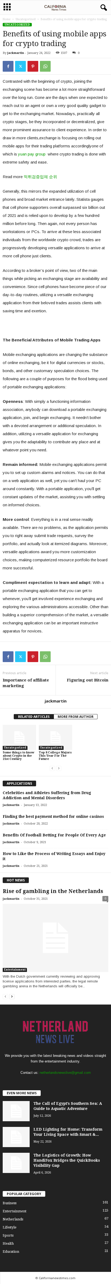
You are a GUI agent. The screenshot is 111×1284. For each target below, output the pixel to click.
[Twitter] (20, 66)
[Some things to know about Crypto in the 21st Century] (19, 737)
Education (11, 1252)
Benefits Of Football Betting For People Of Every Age (54, 835)
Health (8, 1243)
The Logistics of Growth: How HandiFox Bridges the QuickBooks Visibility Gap (66, 1160)
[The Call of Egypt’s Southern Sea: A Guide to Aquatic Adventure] (16, 1111)
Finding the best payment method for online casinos (53, 816)
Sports (8, 1235)
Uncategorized (26, 19)
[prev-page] (52, 768)
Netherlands (13, 1219)
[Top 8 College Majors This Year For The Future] (55, 737)
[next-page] (12, 996)
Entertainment (15, 969)
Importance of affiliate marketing (26, 683)
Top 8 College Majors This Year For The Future (55, 756)
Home (7, 19)
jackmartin (15, 53)
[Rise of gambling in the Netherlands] (55, 938)
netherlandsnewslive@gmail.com (65, 1073)
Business (9, 1203)
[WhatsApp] (45, 66)
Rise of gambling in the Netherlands (53, 891)
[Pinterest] (32, 66)
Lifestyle (9, 1227)
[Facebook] (8, 66)
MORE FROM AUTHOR (75, 717)
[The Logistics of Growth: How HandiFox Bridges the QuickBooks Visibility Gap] (16, 1163)
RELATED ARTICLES (34, 717)
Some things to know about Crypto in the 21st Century (18, 756)
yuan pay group (32, 154)
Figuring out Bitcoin (87, 680)
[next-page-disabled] (58, 768)
